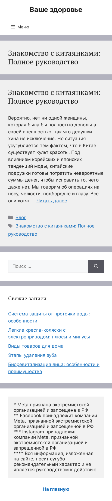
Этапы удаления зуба (32, 355)
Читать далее (51, 200)
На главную (56, 489)
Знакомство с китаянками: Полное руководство (54, 96)
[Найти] (96, 266)
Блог (20, 217)
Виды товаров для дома (36, 346)
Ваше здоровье (56, 9)
